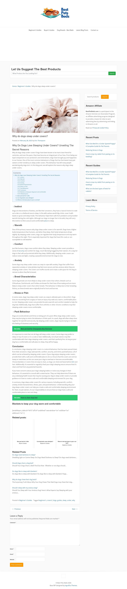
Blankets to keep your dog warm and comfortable (33, 192)
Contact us (94, 30)
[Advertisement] (63, 47)
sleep (64, 500)
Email (12, 554)
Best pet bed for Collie (23, 196)
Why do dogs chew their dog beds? (24, 479)
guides (59, 500)
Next (73, 509)
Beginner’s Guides (35, 30)
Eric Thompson (40, 141)
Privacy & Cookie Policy (101, 128)
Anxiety (22, 182)
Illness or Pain (23, 186)
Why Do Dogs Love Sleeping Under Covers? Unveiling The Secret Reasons (37, 175)
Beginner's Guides (24, 86)
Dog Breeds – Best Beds (65, 30)
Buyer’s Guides (49, 30)
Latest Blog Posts (82, 30)
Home (14, 86)
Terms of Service (91, 210)
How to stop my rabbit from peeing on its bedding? (100, 155)
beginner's (42, 500)
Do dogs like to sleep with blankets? (24, 471)
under (69, 500)
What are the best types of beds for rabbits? (98, 190)
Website (12, 559)
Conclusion (23, 190)
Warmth (22, 179)
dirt (73, 362)
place (46, 221)
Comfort (22, 181)
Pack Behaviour (24, 188)
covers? (49, 500)
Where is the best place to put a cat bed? (28, 200)
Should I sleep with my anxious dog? (24, 488)
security (21, 251)
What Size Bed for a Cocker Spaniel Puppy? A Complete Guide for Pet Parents (100, 145)
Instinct (22, 177)
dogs (55, 500)
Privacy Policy (90, 206)
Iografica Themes (71, 585)
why (73, 500)
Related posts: (24, 193)
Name (12, 549)
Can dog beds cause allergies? (25, 198)
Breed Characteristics (26, 184)
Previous (18, 509)
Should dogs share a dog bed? (22, 463)
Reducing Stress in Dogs (94, 150)
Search (112, 73)
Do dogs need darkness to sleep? (23, 455)
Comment (13, 522)
